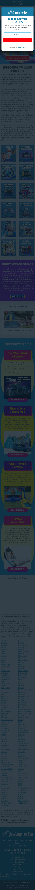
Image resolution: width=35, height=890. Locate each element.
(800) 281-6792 (22, 47)
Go (17, 40)
